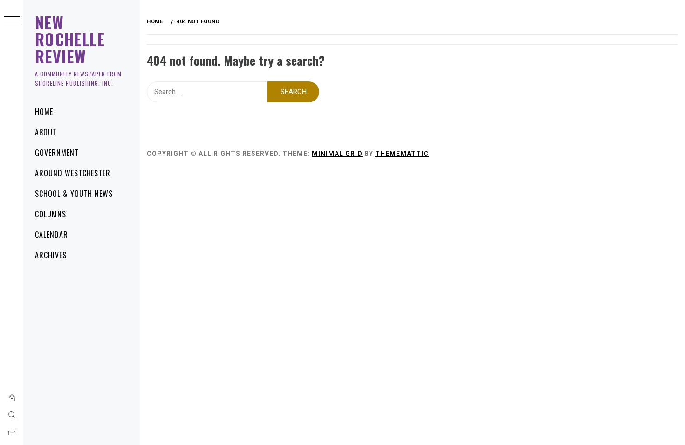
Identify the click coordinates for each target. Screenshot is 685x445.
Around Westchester (72, 173)
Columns (50, 214)
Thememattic (402, 153)
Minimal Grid (337, 153)
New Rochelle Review (70, 39)
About (46, 132)
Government (57, 152)
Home (44, 111)
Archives (51, 255)
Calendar (51, 234)
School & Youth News (74, 193)
